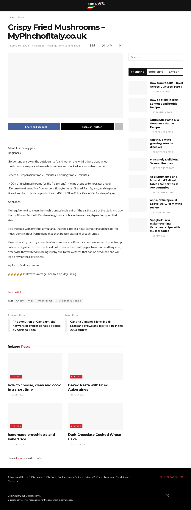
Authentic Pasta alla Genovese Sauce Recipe (164, 123)
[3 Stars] (15, 274)
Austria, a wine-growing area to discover (161, 143)
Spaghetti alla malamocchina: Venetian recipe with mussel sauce (165, 225)
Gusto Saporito (33, 495)
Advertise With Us (18, 477)
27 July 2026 (17, 444)
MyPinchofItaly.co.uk (69, 300)
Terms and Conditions (116, 477)
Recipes (22, 17)
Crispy (20, 300)
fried (31, 300)
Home (11, 17)
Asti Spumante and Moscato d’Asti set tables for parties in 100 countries (164, 182)
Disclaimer (37, 477)
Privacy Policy (92, 477)
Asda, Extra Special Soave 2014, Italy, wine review (166, 203)
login (19, 458)
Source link (15, 292)
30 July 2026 (17, 394)
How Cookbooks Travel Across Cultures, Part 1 (166, 84)
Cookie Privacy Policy (69, 477)
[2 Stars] (12, 274)
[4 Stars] (18, 274)
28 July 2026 (77, 394)
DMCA (50, 477)
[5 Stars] (21, 274)
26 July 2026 (77, 444)
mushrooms (45, 300)
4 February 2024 (18, 45)
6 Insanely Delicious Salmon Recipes (164, 161)
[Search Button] (179, 57)
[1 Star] (9, 274)
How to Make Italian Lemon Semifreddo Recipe (164, 103)
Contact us (14, 481)
